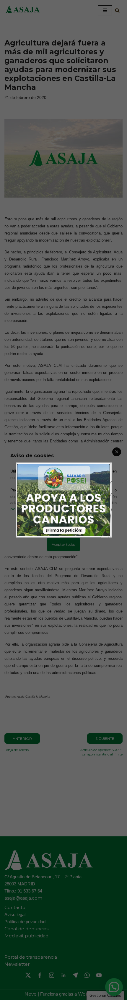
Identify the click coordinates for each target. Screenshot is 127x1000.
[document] (63, 500)
